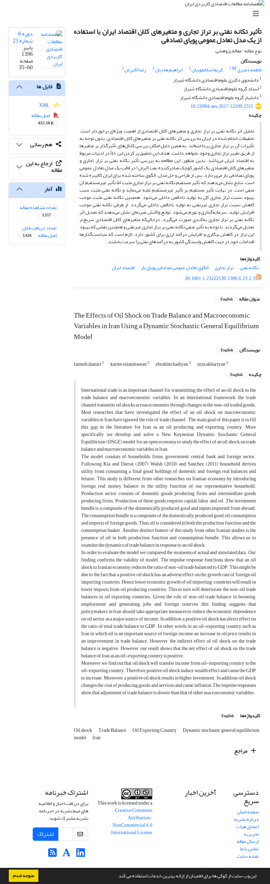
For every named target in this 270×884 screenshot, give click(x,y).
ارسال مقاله (248, 841)
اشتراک (45, 834)
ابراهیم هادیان (168, 69)
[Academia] (66, 854)
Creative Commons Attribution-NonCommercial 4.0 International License (131, 821)
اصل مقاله (42, 119)
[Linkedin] (80, 854)
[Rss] (52, 854)
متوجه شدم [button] (23, 875)
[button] (115, 877)
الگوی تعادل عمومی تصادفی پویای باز (174, 267)
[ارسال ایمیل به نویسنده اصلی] (234, 68)
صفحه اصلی (248, 812)
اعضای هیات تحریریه (247, 830)
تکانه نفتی (249, 267)
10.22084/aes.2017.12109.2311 (222, 106)
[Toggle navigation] (137, 14)
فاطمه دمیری (249, 69)
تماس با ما (249, 848)
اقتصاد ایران (123, 267)
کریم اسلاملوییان (207, 69)
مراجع (241, 751)
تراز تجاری (224, 267)
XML (45, 105)
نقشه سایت (248, 856)
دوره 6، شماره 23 (23, 37)
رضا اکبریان (135, 69)
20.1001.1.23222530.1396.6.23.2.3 (220, 278)
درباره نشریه (246, 819)
